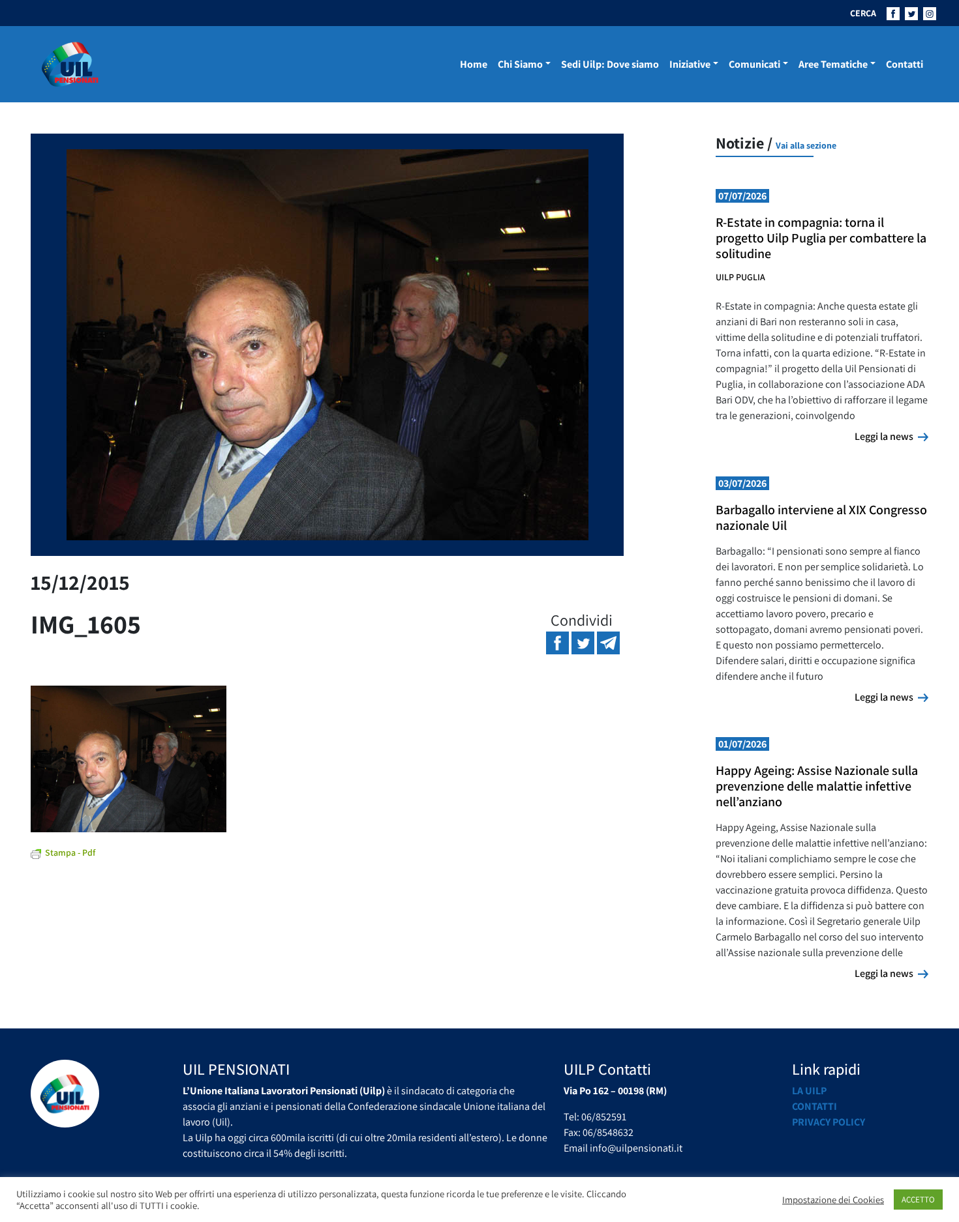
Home (473, 64)
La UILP (809, 1091)
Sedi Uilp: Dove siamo (610, 64)
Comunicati (754, 64)
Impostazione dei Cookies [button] (833, 1200)
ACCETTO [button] (918, 1199)
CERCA (863, 13)
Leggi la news (891, 436)
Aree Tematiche (833, 64)
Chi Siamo (520, 64)
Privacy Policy (828, 1122)
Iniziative (689, 64)
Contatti (904, 64)
